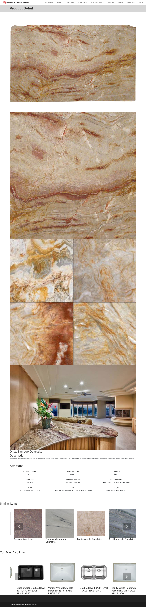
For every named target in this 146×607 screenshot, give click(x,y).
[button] (19, 526)
